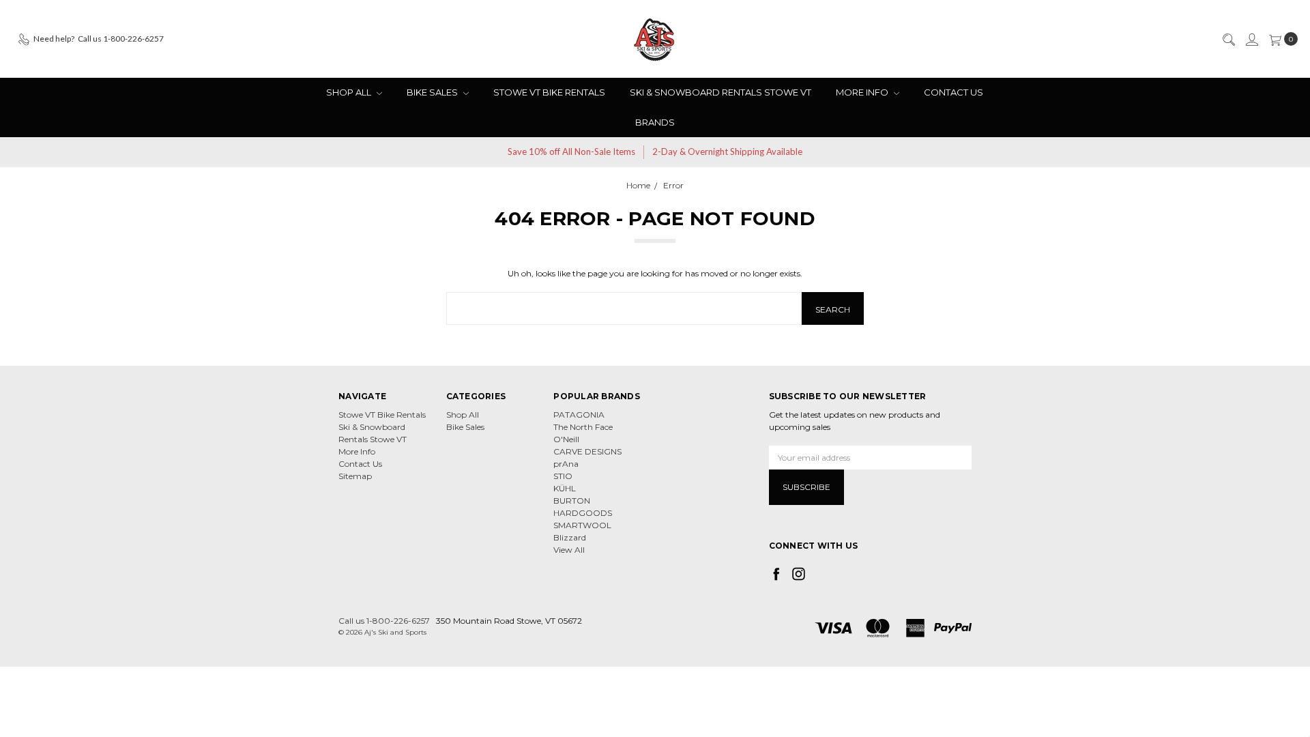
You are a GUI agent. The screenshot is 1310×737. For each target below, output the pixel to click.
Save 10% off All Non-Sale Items (571, 151)
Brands (655, 122)
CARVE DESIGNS (587, 451)
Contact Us (953, 92)
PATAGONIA (579, 414)
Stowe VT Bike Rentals (549, 92)
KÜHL (564, 488)
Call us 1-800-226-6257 (384, 621)
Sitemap (355, 476)
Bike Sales (433, 92)
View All (569, 550)
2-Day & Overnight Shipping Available (727, 151)
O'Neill (566, 439)
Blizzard (569, 537)
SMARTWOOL (582, 525)
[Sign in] (1251, 39)
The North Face (583, 427)
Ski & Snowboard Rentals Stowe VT (720, 92)
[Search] (1228, 39)
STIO (562, 476)
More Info (863, 92)
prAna (566, 464)
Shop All (349, 92)
